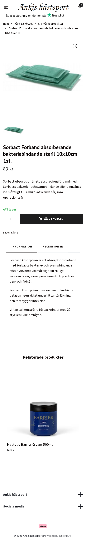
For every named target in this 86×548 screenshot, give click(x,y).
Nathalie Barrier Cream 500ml (30, 456)
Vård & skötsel (23, 35)
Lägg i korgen (53, 230)
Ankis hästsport (15, 505)
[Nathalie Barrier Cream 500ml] (43, 418)
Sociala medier (14, 517)
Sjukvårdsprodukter (50, 35)
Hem (6, 35)
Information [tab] (21, 257)
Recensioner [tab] (53, 257)
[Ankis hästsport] (42, 15)
